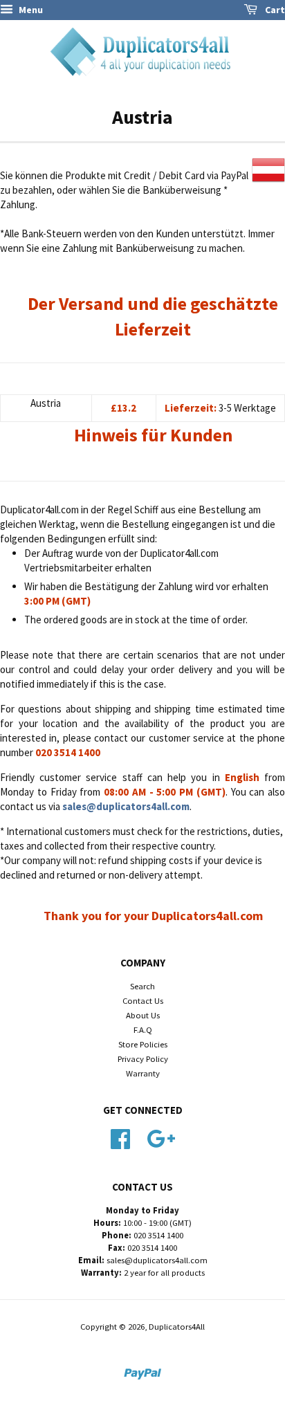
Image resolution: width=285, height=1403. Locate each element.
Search (142, 985)
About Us (143, 1014)
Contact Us (142, 1000)
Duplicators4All (177, 1326)
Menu (30, 9)
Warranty (143, 1073)
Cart (274, 9)
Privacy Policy (143, 1058)
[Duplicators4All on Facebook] (120, 1136)
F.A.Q (143, 1029)
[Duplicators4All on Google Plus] (161, 1136)
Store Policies (142, 1043)
